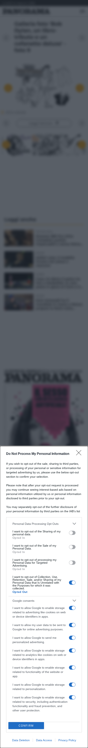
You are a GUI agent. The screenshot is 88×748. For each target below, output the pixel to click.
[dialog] (44, 597)
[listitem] (44, 524)
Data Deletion (21, 740)
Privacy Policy (67, 740)
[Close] (80, 454)
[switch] (72, 533)
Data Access (44, 740)
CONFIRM (26, 725)
